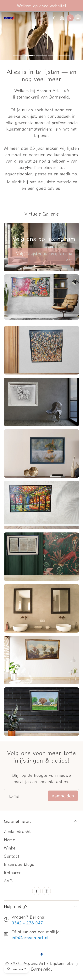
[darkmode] (70, 17)
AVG (8, 880)
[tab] (18, 56)
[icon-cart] (62, 18)
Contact (11, 856)
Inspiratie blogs (19, 864)
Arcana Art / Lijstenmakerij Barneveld (50, 966)
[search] (55, 18)
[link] (41, 256)
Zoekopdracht (17, 831)
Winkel (10, 847)
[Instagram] (46, 891)
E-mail (15, 796)
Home (9, 839)
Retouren (12, 872)
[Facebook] (36, 891)
